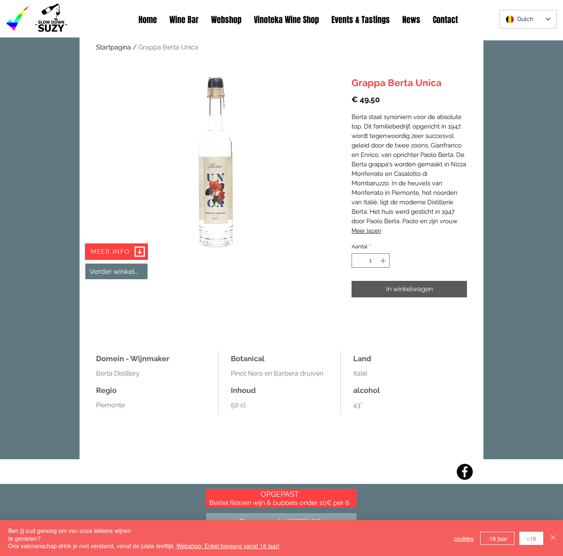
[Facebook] (465, 472)
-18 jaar (497, 538)
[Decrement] (358, 261)
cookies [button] (464, 538)
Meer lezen (366, 230)
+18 (531, 538)
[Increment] (384, 261)
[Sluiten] (553, 538)
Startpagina (113, 47)
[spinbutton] (371, 261)
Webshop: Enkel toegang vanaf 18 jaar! (227, 546)
